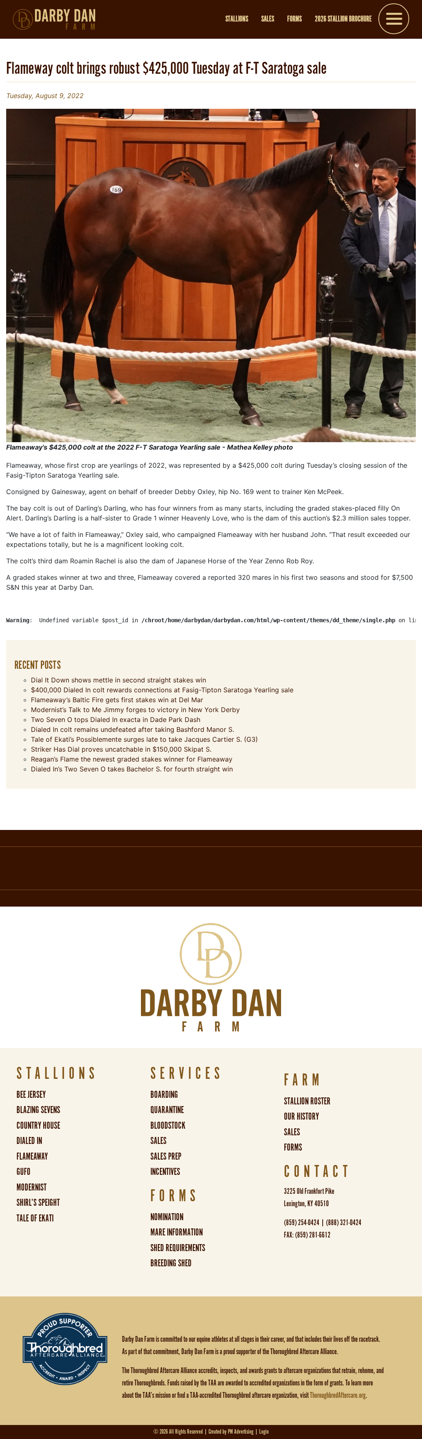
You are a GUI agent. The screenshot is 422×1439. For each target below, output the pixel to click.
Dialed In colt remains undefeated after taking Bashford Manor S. (132, 729)
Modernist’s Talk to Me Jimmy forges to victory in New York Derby (135, 709)
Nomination (166, 1217)
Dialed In (29, 1141)
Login (264, 1432)
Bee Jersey (31, 1095)
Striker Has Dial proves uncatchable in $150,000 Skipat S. (121, 749)
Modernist (31, 1188)
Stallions (236, 19)
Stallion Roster (307, 1102)
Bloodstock (167, 1126)
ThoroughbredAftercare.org (338, 1396)
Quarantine (167, 1110)
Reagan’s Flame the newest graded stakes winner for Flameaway (131, 759)
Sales (267, 19)
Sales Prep (165, 1157)
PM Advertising (240, 1432)
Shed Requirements (177, 1248)
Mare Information (176, 1233)
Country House (38, 1126)
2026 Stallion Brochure (343, 19)
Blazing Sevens (38, 1110)
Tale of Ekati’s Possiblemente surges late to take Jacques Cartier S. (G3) (144, 739)
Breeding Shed (171, 1264)
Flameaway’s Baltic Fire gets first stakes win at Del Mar (117, 700)
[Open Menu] (393, 20)
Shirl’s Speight (38, 1203)
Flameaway (32, 1157)
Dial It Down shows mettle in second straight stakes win (118, 680)
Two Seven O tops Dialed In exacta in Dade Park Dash (115, 719)
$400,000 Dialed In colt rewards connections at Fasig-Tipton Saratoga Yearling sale (162, 690)
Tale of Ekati (35, 1219)
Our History (301, 1117)
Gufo (23, 1172)
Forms (294, 19)
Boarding (164, 1095)
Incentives (165, 1172)
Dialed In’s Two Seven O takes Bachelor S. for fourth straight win (132, 769)
